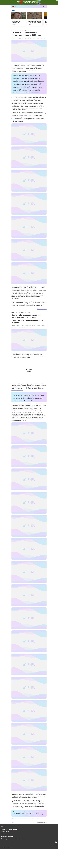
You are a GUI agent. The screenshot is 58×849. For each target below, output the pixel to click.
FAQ (2, 826)
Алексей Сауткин (35, 92)
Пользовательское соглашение (9, 829)
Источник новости (42, 308)
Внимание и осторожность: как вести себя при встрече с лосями (28, 818)
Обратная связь (5, 831)
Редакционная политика (7, 836)
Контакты (3, 834)
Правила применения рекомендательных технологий (14, 839)
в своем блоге (19, 390)
